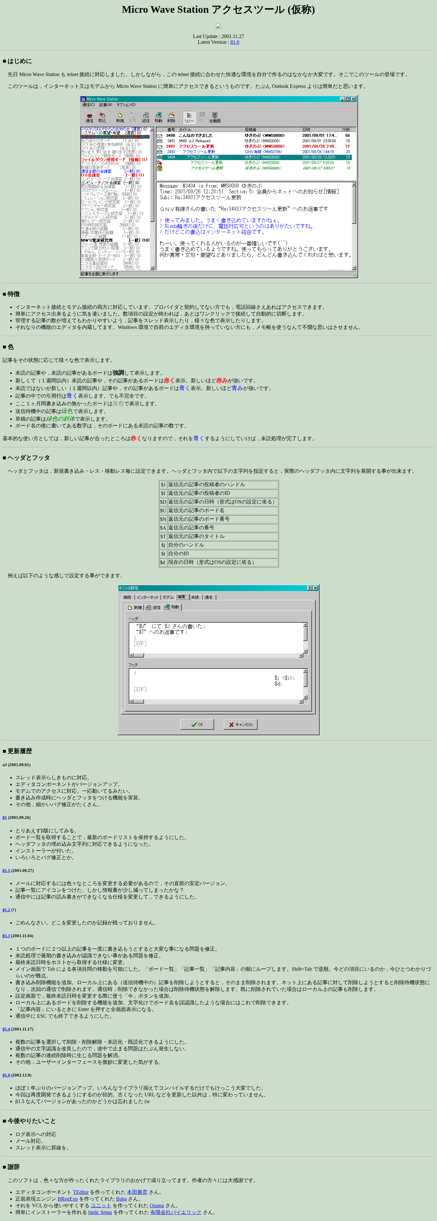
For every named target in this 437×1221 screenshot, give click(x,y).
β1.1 (6, 870)
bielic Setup (100, 1212)
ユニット (101, 1205)
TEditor (81, 1192)
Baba (121, 1199)
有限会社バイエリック (176, 1212)
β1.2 (6, 909)
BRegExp (68, 1199)
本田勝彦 (137, 1192)
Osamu (157, 1205)
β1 (5, 817)
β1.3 (6, 935)
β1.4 (6, 1029)
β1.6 (234, 42)
